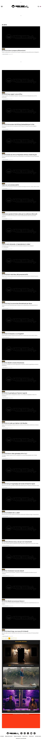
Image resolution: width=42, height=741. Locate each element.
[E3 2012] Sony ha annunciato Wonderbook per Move (17, 303)
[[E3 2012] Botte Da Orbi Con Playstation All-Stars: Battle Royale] (21, 141)
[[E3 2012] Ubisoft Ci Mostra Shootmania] (21, 349)
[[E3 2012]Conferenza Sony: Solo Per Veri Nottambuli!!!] (21, 528)
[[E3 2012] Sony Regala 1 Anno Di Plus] (21, 80)
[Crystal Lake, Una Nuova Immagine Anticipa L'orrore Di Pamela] (21, 677)
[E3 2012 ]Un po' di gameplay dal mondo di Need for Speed (18, 484)
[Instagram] (25, 733)
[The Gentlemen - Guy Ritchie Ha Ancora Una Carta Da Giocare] (21, 699)
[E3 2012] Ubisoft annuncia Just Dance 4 (13, 601)
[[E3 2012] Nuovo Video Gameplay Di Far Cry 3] (21, 440)
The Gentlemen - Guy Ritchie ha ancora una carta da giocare (21, 711)
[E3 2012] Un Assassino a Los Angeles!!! (13, 334)
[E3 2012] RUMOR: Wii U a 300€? (11, 513)
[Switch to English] (40, 6)
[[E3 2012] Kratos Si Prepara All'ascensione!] (21, 37)
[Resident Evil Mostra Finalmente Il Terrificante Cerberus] (21, 654)
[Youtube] (31, 733)
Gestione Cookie (38, 736)
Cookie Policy (31, 736)
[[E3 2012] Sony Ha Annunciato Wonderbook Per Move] (21, 290)
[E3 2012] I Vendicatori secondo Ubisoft (13, 571)
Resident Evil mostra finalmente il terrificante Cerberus (21, 665)
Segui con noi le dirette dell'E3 (10, 185)
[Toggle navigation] (2, 6)
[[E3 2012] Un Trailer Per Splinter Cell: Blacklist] (21, 409)
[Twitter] (28, 733)
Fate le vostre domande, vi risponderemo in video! (16, 244)
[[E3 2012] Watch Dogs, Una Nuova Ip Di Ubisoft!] (21, 617)
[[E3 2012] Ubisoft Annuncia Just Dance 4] (21, 587)
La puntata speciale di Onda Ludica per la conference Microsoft (19, 214)
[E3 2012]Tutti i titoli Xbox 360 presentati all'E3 (15, 274)
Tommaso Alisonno (6, 337)
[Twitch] (34, 733)
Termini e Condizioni (17, 736)
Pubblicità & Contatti (8, 736)
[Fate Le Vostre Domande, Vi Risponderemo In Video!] (21, 230)
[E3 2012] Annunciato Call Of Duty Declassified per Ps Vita (18, 124)
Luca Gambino (5, 188)
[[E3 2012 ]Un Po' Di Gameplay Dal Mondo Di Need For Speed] (21, 470)
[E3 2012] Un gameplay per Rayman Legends (14, 393)
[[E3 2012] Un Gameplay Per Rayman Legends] (21, 379)
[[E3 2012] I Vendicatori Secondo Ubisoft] (21, 557)
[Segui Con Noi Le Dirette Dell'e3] (21, 171)
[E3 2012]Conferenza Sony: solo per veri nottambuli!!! (17, 542)
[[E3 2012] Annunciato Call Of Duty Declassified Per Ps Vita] (21, 110)
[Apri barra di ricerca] (38, 6)
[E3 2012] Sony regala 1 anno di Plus (12, 94)
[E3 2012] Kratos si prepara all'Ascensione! (13, 50)
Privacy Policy (25, 736)
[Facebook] (21, 733)
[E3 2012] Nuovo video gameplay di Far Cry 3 (14, 453)
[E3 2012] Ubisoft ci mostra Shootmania (13, 363)
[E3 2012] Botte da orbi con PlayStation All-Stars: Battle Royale (19, 154)
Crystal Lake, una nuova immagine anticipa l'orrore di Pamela (21, 688)
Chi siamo (2, 736)
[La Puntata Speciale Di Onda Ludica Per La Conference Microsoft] (21, 200)
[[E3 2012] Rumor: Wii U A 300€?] (21, 499)
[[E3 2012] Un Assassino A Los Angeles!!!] (21, 320)
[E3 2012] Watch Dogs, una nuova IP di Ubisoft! (15, 631)
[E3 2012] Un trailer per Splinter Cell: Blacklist (14, 423)
